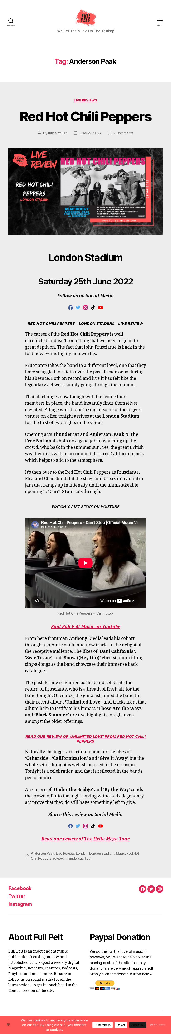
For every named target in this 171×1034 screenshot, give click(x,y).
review (58, 858)
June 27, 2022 (90, 133)
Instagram (20, 904)
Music (120, 853)
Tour (88, 858)
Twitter (16, 896)
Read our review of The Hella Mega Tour (85, 839)
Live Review (65, 853)
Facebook (20, 888)
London (81, 853)
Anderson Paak (42, 853)
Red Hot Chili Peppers (85, 116)
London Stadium (101, 853)
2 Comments (123, 133)
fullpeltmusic (58, 133)
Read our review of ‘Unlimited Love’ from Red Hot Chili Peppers (85, 739)
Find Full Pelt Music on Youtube (85, 627)
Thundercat (74, 858)
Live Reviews (85, 100)
